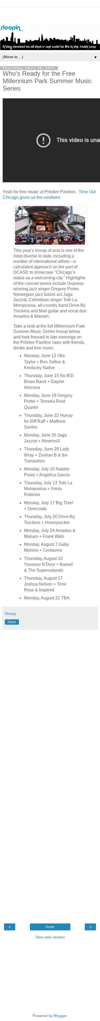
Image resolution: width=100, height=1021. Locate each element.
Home (50, 927)
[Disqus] (50, 704)
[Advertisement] (50, 14)
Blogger (60, 1016)
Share (11, 622)
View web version (50, 937)
